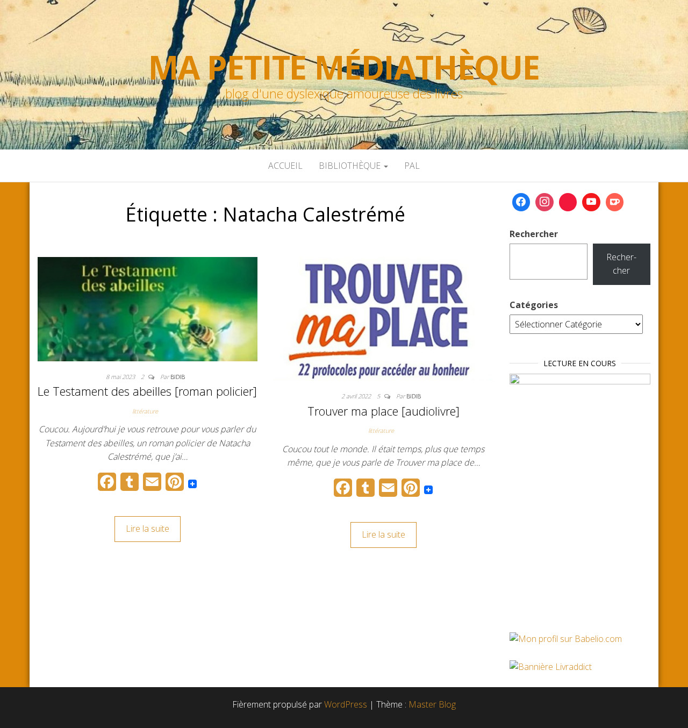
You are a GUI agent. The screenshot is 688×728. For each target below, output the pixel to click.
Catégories (534, 305)
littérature (145, 411)
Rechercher (534, 234)
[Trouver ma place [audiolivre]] (383, 318)
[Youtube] (591, 202)
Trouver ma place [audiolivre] (383, 411)
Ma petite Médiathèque (344, 67)
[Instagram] (544, 202)
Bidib (177, 377)
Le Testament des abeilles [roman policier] (147, 391)
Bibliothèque (351, 166)
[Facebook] (521, 202)
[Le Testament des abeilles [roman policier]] (147, 308)
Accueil (285, 166)
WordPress (345, 704)
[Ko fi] (615, 202)
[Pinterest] (568, 202)
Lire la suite (147, 528)
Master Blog (432, 704)
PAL (412, 166)
